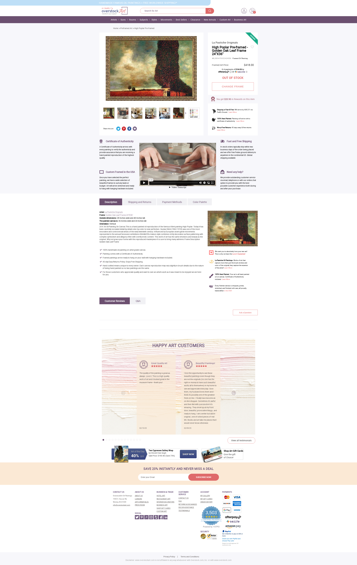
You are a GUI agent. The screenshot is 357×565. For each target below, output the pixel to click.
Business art (162, 505)
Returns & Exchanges (187, 504)
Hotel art (161, 496)
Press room (140, 505)
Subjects (144, 19)
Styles (154, 19)
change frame (233, 86)
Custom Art (225, 19)
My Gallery (205, 496)
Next (185, 113)
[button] (234, 393)
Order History (206, 502)
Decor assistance (186, 507)
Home (115, 28)
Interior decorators (165, 502)
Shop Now (188, 454)
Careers (138, 499)
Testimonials (184, 511)
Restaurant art (163, 499)
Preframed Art (126, 28)
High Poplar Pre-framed (144, 28)
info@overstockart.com (121, 505)
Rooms (132, 19)
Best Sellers (181, 19)
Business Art (240, 19)
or (239, 71)
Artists (114, 19)
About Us (139, 496)
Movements (166, 19)
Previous (104, 113)
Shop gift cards (163, 508)
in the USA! (228, 291)
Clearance (195, 19)
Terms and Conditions (190, 556)
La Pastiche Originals (114, 212)
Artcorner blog (142, 502)
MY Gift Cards (206, 499)
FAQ (180, 501)
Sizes (123, 19)
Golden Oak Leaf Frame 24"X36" (119, 215)
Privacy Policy (169, 556)
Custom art (162, 511)
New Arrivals (210, 19)
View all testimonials (241, 440)
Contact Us (183, 498)
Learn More (233, 112)
